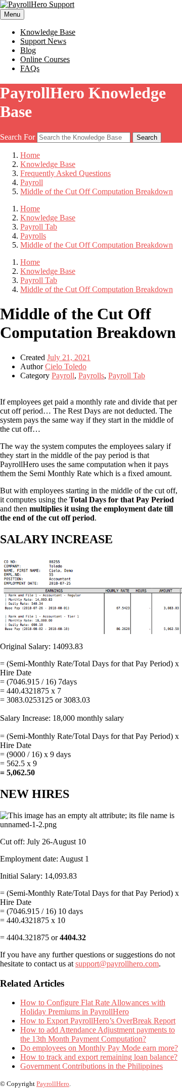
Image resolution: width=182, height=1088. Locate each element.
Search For (17, 137)
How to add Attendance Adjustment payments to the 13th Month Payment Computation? (97, 1034)
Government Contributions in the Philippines (91, 1066)
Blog (28, 50)
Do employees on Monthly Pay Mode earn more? (99, 1048)
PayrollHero (52, 1083)
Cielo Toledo (65, 366)
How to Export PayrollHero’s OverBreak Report (97, 1020)
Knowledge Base (47, 32)
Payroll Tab (126, 375)
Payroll (63, 375)
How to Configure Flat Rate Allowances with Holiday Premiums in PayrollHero (92, 1007)
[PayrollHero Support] (37, 4)
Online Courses (45, 59)
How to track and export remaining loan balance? (98, 1057)
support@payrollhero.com (117, 963)
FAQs (29, 68)
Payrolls (91, 375)
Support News (43, 41)
